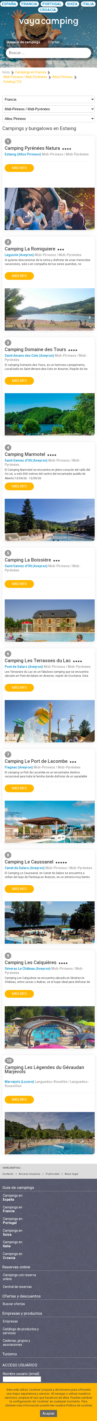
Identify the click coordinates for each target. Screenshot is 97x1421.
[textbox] (48, 53)
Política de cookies (79, 1405)
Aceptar (48, 1413)
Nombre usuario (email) (21, 1374)
